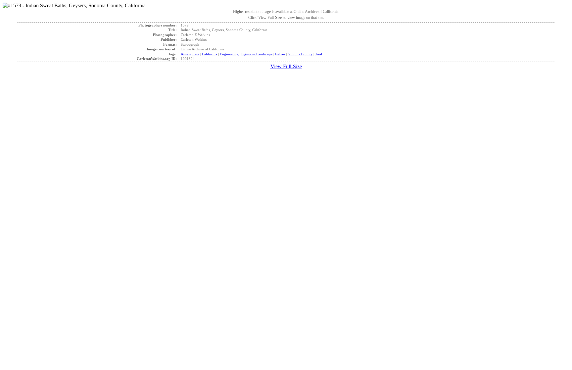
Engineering (229, 54)
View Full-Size (286, 66)
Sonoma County (300, 54)
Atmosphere (190, 54)
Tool (318, 54)
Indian (280, 54)
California (209, 54)
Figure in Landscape (256, 54)
